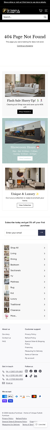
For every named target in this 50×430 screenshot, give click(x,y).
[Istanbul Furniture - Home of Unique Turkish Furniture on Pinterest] (40, 371)
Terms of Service (31, 354)
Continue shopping (25, 46)
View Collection (25, 205)
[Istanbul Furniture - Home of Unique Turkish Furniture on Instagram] (26, 371)
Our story (5, 334)
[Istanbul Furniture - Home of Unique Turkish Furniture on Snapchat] (26, 375)
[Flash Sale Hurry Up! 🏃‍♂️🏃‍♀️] (25, 85)
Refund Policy (30, 338)
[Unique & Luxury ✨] (25, 179)
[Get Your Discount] (41, 233)
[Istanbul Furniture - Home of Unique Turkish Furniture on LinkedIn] (35, 375)
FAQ (4, 341)
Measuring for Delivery (34, 351)
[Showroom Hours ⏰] (25, 132)
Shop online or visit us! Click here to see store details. (25, 2)
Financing (29, 347)
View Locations (25, 158)
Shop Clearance (25, 112)
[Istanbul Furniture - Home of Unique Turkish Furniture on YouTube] (35, 371)
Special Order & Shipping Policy (35, 342)
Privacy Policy (30, 334)
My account (29, 358)
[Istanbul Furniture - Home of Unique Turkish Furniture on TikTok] (31, 375)
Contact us (6, 338)
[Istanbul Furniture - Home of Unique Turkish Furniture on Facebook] (31, 371)
